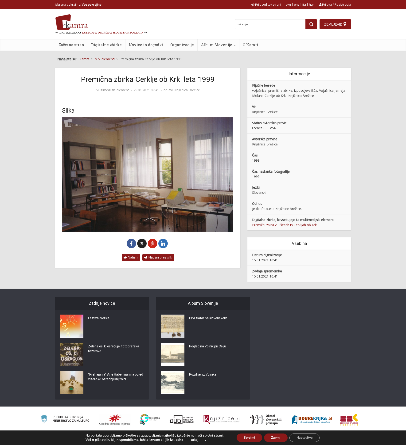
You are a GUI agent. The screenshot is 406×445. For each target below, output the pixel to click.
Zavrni (276, 437)
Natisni (132, 257)
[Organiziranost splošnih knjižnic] (115, 420)
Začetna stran (71, 44)
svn (288, 4)
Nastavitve (304, 437)
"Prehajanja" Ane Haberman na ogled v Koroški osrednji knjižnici (115, 377)
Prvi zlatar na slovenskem (208, 318)
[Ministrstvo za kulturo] (65, 420)
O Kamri (250, 44)
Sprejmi (249, 437)
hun (312, 4)
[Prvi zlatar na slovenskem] (172, 326)
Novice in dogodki (146, 44)
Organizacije (182, 44)
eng (296, 4)
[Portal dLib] (182, 420)
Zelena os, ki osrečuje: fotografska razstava (113, 348)
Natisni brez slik (159, 257)
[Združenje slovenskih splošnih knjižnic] (221, 419)
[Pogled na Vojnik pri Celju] (172, 354)
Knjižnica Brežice (187, 90)
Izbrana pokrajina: (78, 4)
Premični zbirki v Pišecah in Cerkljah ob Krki (284, 225)
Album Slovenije (216, 44)
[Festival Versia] (71, 326)
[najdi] (311, 24)
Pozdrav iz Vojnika (202, 374)
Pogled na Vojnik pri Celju (207, 346)
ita (304, 4)
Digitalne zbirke (106, 44)
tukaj (195, 440)
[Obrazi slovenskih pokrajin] (266, 420)
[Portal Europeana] (150, 420)
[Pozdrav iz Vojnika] (172, 382)
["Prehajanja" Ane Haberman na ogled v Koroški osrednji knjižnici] (71, 382)
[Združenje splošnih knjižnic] (349, 420)
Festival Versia (98, 318)
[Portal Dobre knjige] (312, 419)
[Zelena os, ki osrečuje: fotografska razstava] (71, 354)
